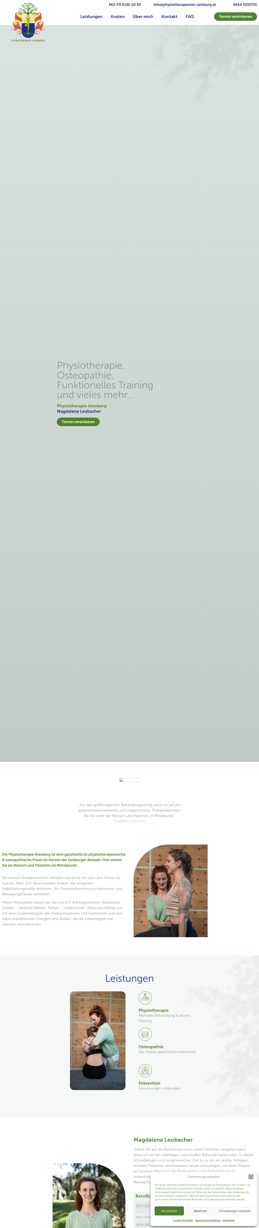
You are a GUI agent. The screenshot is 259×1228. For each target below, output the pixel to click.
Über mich (143, 16)
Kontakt (169, 16)
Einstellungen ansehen (235, 1211)
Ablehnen (200, 1211)
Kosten (118, 16)
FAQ (190, 16)
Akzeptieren (169, 1211)
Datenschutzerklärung (207, 1220)
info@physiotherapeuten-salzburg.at (184, 5)
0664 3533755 (245, 5)
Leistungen (91, 16)
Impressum (228, 1220)
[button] (251, 1177)
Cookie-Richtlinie (183, 1220)
